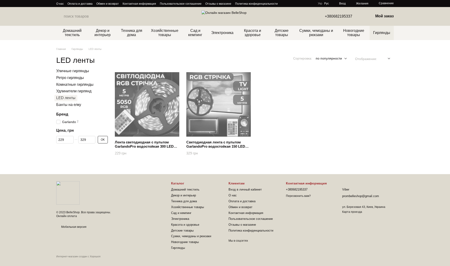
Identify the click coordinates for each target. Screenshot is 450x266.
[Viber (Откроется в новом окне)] (290, 3)
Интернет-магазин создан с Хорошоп (78, 256)
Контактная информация (139, 3)
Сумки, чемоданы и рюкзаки (316, 33)
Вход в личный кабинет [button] (245, 189)
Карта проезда (352, 212)
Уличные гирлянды (72, 71)
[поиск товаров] (60, 16)
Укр (320, 3)
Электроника (222, 33)
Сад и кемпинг (195, 33)
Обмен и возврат (107, 3)
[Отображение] (385, 58)
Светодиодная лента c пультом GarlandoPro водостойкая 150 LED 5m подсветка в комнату (215, 146)
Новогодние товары (353, 33)
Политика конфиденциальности (256, 3)
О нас (60, 3)
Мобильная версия (73, 227)
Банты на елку (68, 105)
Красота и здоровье (252, 33)
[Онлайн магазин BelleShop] (68, 192)
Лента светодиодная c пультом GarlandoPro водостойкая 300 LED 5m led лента (144, 146)
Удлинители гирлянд (73, 91)
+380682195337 (338, 16)
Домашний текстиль (72, 33)
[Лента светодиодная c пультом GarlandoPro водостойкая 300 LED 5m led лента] (147, 104)
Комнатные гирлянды (75, 84)
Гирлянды (381, 33)
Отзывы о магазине (218, 3)
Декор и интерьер (102, 33)
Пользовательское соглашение (181, 3)
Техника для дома (131, 33)
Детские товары (282, 33)
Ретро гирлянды (70, 78)
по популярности (329, 58)
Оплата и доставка (80, 3)
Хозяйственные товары (164, 33)
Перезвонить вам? (298, 196)
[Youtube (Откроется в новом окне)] (284, 3)
